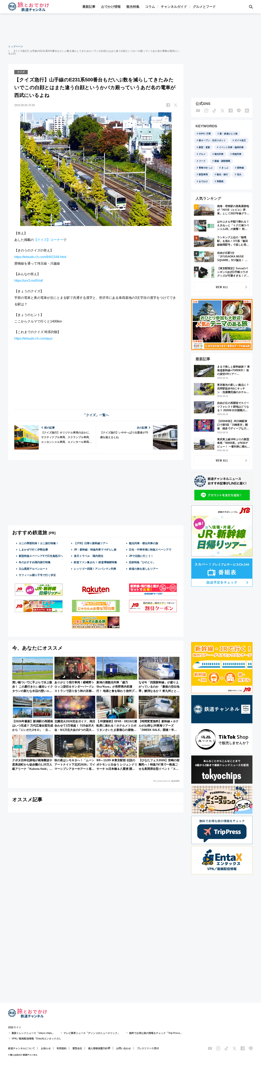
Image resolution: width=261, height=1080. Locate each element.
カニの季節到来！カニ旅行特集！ (39, 543)
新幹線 (240, 167)
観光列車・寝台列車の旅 (143, 543)
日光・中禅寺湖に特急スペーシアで (150, 549)
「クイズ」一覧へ (96, 415)
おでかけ (203, 181)
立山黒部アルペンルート (33, 568)
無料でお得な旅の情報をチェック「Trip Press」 (155, 1033)
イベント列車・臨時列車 (231, 147)
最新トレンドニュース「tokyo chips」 (33, 1033)
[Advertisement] (130, 28)
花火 (239, 174)
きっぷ (224, 167)
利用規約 (61, 1048)
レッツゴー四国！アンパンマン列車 (95, 568)
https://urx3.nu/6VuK (28, 280)
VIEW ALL (222, 287)
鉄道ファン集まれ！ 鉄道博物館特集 (95, 562)
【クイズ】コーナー (48, 239)
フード (202, 161)
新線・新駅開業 (222, 161)
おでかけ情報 (111, 6)
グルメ (202, 154)
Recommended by (161, 781)
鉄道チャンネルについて (21, 1048)
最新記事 (88, 6)
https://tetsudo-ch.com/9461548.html (40, 257)
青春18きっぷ (205, 167)
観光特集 (132, 6)
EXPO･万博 (205, 133)
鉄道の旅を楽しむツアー (143, 568)
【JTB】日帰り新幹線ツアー (91, 543)
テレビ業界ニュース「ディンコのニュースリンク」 (92, 1033)
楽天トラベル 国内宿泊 (88, 555)
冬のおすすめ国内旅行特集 (35, 562)
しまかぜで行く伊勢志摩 (33, 549)
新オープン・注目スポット (212, 140)
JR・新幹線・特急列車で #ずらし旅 (95, 549)
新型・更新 (204, 147)
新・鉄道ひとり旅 (229, 133)
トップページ (15, 46)
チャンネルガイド (174, 6)
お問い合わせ (123, 1048)
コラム (150, 6)
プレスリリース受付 (148, 1048)
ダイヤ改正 (240, 140)
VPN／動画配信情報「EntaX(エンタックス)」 (37, 1038)
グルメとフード (204, 6)
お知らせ (46, 1048)
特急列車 (236, 154)
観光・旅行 (222, 174)
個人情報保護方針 (98, 1048)
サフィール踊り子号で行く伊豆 (37, 575)
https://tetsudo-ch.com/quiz (33, 338)
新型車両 (203, 174)
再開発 (220, 181)
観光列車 (219, 154)
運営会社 (77, 1048)
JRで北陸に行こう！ (141, 555)
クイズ (21, 72)
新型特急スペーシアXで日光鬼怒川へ (41, 555)
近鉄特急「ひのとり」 (142, 562)
